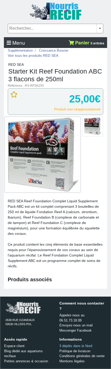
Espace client (14, 346)
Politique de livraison (74, 351)
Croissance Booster (53, 50)
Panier (89, 42)
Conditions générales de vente (82, 356)
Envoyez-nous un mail (76, 325)
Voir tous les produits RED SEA (33, 55)
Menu (18, 42)
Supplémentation (20, 50)
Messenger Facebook (75, 330)
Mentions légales (72, 361)
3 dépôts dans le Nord (75, 346)
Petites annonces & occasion (26, 361)
